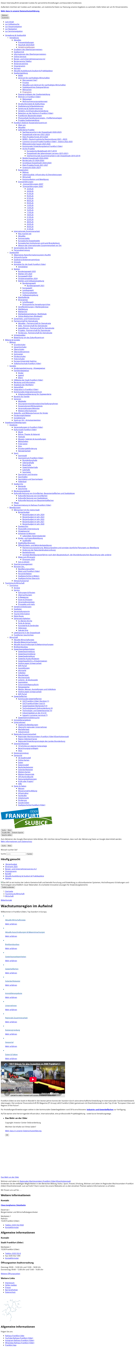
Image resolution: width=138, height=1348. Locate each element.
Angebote (13, 425)
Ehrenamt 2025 (28, 559)
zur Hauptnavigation (13, 26)
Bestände (22, 486)
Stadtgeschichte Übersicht (29, 578)
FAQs (20, 750)
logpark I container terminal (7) (35, 715)
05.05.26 (30, 196)
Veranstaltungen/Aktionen (29, 408)
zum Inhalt (9, 22)
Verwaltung (14, 37)
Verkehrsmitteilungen (22, 606)
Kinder (21, 373)
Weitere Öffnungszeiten (10, 1273)
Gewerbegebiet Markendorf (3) (34, 706)
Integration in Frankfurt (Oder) (26, 389)
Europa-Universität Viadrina (25, 361)
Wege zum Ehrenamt (26, 557)
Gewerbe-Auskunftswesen (28, 658)
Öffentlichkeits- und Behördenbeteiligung (35, 545)
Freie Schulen (19, 359)
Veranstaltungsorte (22, 611)
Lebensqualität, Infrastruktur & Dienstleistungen (42, 174)
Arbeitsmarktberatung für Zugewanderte (34, 394)
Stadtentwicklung (21, 73)
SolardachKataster (21, 743)
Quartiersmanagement (23, 564)
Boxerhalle (26, 465)
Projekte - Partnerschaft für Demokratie (34, 330)
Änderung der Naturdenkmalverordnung (39, 550)
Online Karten (23, 760)
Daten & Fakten (20, 786)
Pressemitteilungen (26, 42)
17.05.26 (30, 212)
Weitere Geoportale (26, 774)
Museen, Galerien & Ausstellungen (32, 439)
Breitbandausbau (21, 647)
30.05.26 (30, 226)
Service (17, 590)
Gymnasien (18, 354)
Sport (16, 453)
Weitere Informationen (27, 411)
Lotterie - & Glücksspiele (28, 680)
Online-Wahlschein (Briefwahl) (30, 316)
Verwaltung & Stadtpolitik (15, 35)
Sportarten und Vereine (27, 474)
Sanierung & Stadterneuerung (30, 108)
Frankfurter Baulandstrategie (30, 115)
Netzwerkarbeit (24, 451)
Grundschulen (19, 344)
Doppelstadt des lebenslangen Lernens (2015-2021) (47, 153)
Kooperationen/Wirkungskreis (30, 406)
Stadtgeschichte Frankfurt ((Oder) (31, 805)
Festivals (21, 436)
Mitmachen (27, 89)
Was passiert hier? (29, 80)
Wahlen (17, 269)
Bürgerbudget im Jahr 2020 (33, 524)
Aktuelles (17, 40)
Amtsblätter (23, 267)
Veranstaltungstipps (26, 602)
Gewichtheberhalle (30, 467)
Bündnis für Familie (21, 396)
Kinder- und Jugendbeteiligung (30, 538)
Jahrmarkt (22, 670)
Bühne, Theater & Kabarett (29, 434)
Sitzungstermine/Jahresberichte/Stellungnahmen (38, 403)
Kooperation (23, 170)
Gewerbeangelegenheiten (24, 649)
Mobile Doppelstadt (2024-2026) (35, 158)
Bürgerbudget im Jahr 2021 (33, 521)
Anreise (17, 588)
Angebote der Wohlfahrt (24, 385)
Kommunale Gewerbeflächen (30, 699)
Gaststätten (23, 682)
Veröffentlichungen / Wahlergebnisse (33, 307)
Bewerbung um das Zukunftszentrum (29, 337)
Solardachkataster (25, 769)
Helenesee (22, 628)
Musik (20, 432)
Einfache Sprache (17, 832)
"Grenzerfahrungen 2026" (32, 186)
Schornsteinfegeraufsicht (28, 684)
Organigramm (19, 66)
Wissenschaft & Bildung (27, 791)
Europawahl (27, 288)
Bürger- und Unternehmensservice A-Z (29, 59)
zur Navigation (11, 29)
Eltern (20, 377)
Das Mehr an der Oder (10, 1177)
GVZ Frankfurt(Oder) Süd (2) (33, 703)
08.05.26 (30, 200)
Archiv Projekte (28, 148)
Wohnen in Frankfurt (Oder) (29, 97)
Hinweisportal (23, 531)
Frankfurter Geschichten (24, 635)
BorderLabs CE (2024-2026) (33, 160)
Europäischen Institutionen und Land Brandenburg (39, 243)
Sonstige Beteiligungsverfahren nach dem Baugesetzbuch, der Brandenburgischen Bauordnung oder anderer (66, 555)
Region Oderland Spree (27, 739)
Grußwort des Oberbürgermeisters (28, 49)
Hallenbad (22, 481)
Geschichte (22, 488)
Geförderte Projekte (26, 130)
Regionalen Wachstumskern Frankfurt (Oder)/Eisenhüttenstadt (45, 1181)
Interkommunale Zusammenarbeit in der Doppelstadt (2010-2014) (53, 156)
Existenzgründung (21, 753)
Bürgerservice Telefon (23, 61)
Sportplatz (26, 472)
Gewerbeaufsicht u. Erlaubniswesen (32, 661)
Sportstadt (22, 455)
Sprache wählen (7, 835)
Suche (3, 854)
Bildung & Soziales (12, 340)
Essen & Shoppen (25, 599)
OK (7, 1135)
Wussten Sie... (19, 566)
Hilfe (20, 784)
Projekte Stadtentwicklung (28, 120)
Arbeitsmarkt (23, 798)
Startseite (9, 891)
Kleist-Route (19, 616)
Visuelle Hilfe (6, 832)
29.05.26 (30, 224)
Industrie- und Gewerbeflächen (100, 1109)
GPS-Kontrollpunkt (25, 776)
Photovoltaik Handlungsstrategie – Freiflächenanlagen (40, 118)
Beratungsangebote (22, 491)
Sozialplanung (19, 418)
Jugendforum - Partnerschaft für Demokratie (36, 328)
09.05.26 (30, 203)
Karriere (17, 68)
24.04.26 (30, 191)
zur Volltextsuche (12, 24)
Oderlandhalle (28, 462)
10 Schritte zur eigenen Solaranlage (32, 746)
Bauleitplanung (28, 552)
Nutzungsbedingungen (27, 779)
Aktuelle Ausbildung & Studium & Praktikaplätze (33, 71)
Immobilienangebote (22, 720)
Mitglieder (22, 401)
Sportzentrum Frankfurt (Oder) (30, 458)
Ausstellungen (24, 668)
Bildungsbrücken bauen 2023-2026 (36, 144)
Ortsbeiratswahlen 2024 (28, 278)
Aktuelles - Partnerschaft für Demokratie (34, 323)
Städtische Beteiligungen (28, 725)
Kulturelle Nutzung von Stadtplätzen (33, 498)
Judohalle (26, 470)
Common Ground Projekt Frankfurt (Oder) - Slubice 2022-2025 (47, 141)
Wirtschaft (26, 177)
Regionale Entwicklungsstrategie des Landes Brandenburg (41, 741)
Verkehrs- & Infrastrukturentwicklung (33, 111)
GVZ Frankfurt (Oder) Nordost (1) (35, 701)
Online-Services (20, 56)
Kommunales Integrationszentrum (28, 392)
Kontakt (9, 900)
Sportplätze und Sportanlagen (30, 479)
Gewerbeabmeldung (26, 656)
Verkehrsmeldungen (26, 47)
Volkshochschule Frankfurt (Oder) (27, 363)
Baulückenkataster (25, 767)
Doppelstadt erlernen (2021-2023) (36, 134)
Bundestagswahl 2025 (27, 271)
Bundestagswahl (29, 283)
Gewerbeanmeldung (26, 651)
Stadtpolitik (14, 252)
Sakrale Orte (23, 630)
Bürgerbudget (24, 512)
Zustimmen (5, 18)
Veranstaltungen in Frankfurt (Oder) (28, 427)
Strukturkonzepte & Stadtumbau (31, 104)
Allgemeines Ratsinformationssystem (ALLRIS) (32, 255)
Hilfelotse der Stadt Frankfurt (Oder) (28, 380)
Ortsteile (17, 262)
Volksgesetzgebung (30, 295)
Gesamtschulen (20, 347)
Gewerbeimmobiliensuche (28, 717)
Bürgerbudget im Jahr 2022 (33, 519)
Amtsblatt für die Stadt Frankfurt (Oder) (30, 264)
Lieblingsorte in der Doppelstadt (27, 632)
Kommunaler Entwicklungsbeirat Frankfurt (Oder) (42, 146)
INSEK (20, 75)
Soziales (12, 366)
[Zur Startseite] (26, 827)
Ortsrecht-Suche (20, 257)
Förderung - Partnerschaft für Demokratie (35, 333)
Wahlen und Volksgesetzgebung (31, 281)
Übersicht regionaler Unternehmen (32, 727)
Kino (20, 446)
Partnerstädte (24, 238)
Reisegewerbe (23, 687)
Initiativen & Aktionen (26, 533)
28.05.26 (30, 222)
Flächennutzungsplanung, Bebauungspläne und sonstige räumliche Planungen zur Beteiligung (60, 547)
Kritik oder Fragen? (25, 781)
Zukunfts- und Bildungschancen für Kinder (31, 413)
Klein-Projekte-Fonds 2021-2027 (35, 165)
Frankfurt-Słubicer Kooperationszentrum (30, 122)
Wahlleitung (23, 309)
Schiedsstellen (19, 335)
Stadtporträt (19, 52)
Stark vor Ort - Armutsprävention (27, 420)
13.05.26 (30, 207)
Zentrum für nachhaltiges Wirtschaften (34, 78)
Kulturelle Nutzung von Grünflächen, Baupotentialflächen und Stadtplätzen (44, 493)
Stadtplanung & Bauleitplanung (31, 106)
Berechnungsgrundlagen (28, 748)
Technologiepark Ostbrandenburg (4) (37, 708)
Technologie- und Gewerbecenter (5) (37, 710)
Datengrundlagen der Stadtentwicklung (34, 94)
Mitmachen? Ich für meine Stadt (27, 510)
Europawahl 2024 (25, 276)
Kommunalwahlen (29, 292)
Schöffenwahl (27, 302)
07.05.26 (30, 198)
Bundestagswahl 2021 (35, 285)
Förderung (22, 800)
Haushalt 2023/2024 (26, 45)
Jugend (21, 375)
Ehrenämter (23, 300)
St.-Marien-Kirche (25, 621)
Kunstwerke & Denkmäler (28, 625)
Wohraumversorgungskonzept (34, 101)
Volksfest (21, 673)
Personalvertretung (22, 250)
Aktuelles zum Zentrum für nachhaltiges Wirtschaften (44, 85)
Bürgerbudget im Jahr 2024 (33, 514)
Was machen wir (24, 233)
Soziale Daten (23, 802)
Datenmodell (23, 765)
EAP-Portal (22, 666)
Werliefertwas (23, 729)
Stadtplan (18, 609)
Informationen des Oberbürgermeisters (30, 54)
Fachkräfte (22, 795)
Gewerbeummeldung (26, 654)
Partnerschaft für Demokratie (26, 321)
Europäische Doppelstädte (29, 241)
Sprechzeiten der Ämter (23, 248)
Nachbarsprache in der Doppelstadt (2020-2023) (42, 132)
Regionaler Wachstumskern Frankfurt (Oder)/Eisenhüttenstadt (43, 736)
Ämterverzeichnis (21, 63)
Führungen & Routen (26, 592)
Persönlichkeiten (25, 573)
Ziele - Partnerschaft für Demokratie (32, 326)
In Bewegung (23, 597)
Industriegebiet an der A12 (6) (34, 713)
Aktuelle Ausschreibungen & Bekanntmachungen (33, 644)
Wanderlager (23, 675)
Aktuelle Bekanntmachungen (25, 642)
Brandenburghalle (29, 460)
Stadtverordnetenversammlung (27, 259)
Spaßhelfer (26, 540)
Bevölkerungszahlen (26, 569)
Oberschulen (19, 349)
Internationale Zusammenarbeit (27, 231)
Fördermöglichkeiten (22, 415)
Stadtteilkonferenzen (26, 543)
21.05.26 (30, 217)
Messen (21, 788)
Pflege (16, 503)
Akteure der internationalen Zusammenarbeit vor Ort (39, 245)
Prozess (25, 82)
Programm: (27, 92)
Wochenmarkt (24, 677)
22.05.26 (30, 219)
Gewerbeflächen (20, 696)
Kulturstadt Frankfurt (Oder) (25, 429)
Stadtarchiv (18, 484)
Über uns (22, 125)
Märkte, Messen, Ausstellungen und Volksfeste (37, 689)
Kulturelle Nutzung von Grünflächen (32, 496)
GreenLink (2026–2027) (31, 167)
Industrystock (23, 732)
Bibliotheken (23, 441)
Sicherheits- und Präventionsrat (27, 318)
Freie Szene (22, 444)
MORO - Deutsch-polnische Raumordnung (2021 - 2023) (44, 139)
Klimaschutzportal (21, 581)
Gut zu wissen (23, 562)
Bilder (3, 900)
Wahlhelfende (23, 297)
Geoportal (18, 755)
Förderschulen (20, 356)
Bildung (25, 172)
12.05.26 (30, 205)
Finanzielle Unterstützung (28, 529)
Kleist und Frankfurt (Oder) (29, 571)
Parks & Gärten (24, 623)
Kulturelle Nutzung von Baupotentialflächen (36, 500)
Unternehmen (19, 722)
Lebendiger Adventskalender (34, 536)
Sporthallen (23, 477)
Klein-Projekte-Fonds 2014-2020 (35, 137)
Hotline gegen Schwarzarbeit (30, 663)
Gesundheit (18, 387)
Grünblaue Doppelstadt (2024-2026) (37, 163)
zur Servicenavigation (14, 31)
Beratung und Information (24, 382)
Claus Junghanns (13, 1205)
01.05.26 (30, 193)
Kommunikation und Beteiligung (35, 179)
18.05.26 (30, 215)
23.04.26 (30, 189)
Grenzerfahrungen (25, 182)
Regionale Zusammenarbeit (25, 734)
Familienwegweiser (21, 370)
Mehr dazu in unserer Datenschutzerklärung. (20, 11)
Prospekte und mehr (26, 604)
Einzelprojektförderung (27, 448)
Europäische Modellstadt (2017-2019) (42, 151)
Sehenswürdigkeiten (22, 618)
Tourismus (13, 585)
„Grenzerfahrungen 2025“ (32, 184)
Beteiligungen (15, 507)
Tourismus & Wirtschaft (14, 583)
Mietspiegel (27, 99)
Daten (20, 762)
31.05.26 (30, 229)
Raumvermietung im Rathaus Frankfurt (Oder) (32, 505)
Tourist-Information (22, 614)
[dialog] (71, 1150)
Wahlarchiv (22, 311)
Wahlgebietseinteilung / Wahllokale (32, 314)
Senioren (17, 399)
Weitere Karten (24, 772)
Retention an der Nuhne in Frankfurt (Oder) (35, 113)
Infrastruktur (23, 793)
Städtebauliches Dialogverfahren (35, 87)
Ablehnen (5, 15)
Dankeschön (23, 526)
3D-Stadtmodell (24, 758)
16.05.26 (30, 210)
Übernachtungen (25, 595)
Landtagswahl (28, 290)
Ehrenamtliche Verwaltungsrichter (36, 304)
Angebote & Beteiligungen (15, 422)
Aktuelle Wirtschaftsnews (24, 640)
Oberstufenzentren (21, 351)
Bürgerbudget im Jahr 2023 (33, 517)
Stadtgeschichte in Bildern (28, 576)
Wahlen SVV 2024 (25, 274)
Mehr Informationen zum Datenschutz (16, 841)
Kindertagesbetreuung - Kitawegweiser (29, 368)
